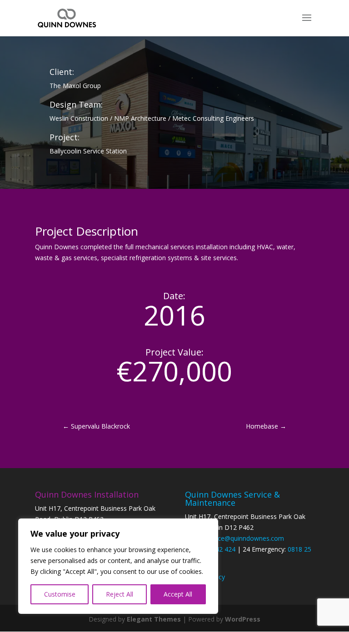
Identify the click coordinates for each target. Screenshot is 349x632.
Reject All (119, 594)
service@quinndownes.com (244, 538)
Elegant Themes (154, 619)
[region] (118, 566)
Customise (59, 594)
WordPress (242, 619)
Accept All (178, 594)
